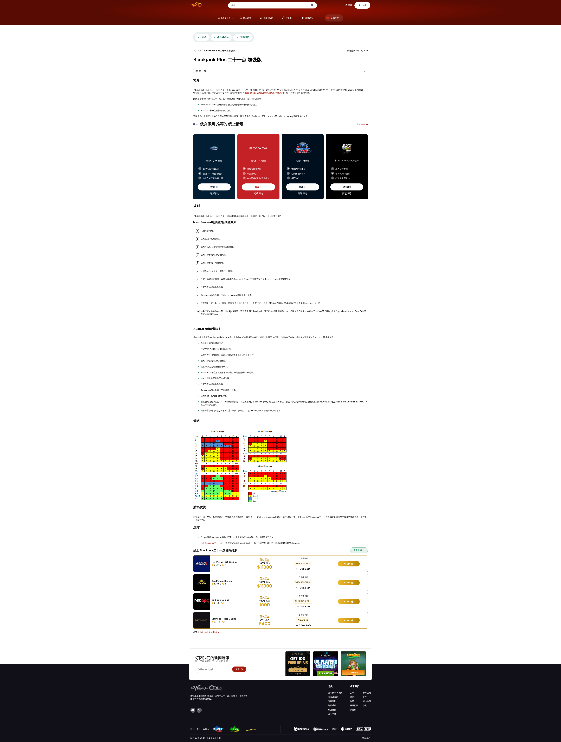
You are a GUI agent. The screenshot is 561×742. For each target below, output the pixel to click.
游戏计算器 (333, 697)
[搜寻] (312, 5)
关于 (352, 692)
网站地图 (367, 701)
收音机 (353, 709)
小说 (365, 705)
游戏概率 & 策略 (335, 692)
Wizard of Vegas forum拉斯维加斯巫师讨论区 (264, 93)
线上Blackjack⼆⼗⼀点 (211, 543)
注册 (364, 5)
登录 (350, 5)
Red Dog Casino (220, 600)
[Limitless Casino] (297, 664)
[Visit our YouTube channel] (192, 710)
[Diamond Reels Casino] (325, 664)
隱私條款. (366, 738)
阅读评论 (214, 193)
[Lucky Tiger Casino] (353, 664)
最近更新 (354, 705)
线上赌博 (332, 709)
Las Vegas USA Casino (224, 562)
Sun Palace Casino (222, 581)
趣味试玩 (332, 705)
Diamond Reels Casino (224, 619)
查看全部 (361, 124)
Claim (347, 563)
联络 (352, 697)
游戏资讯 (332, 701)
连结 (352, 701)
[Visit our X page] (199, 710)
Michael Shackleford (210, 632)
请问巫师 (332, 714)
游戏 (213, 187)
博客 (365, 697)
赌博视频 (367, 692)
